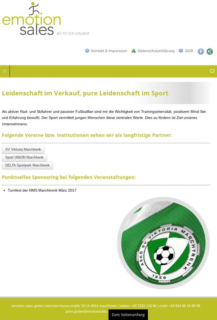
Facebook (201, 51)
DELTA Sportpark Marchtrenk (27, 165)
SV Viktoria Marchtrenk (23, 149)
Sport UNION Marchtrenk (24, 157)
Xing (210, 51)
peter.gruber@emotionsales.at (88, 311)
